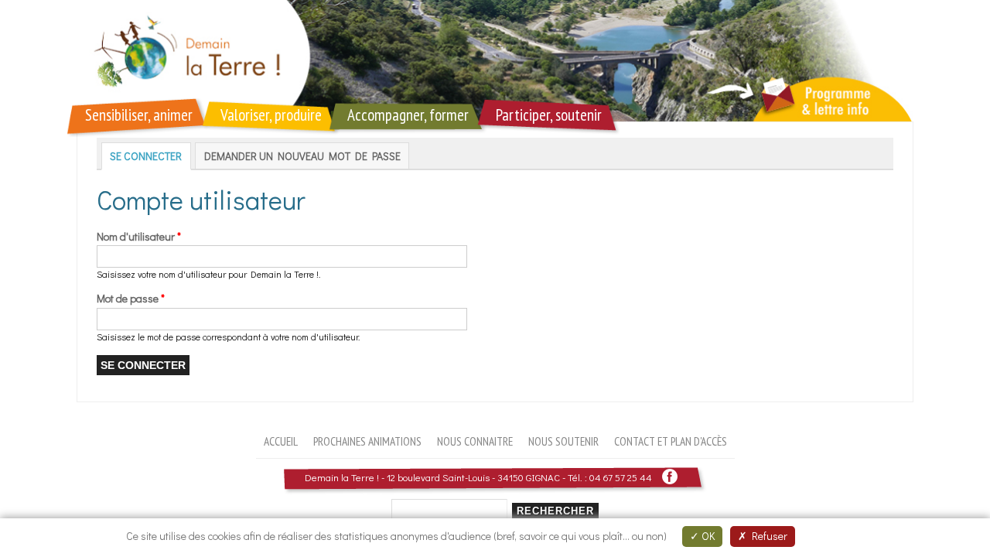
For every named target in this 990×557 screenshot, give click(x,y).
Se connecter (150, 156)
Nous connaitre (475, 441)
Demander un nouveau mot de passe (302, 156)
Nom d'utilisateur (139, 236)
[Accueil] (495, 60)
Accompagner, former (408, 114)
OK (707, 535)
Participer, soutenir (549, 114)
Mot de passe (131, 298)
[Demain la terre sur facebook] (669, 477)
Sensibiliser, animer (139, 114)
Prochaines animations (367, 441)
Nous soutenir (563, 441)
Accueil (281, 441)
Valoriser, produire (271, 114)
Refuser (767, 535)
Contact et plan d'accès (670, 441)
